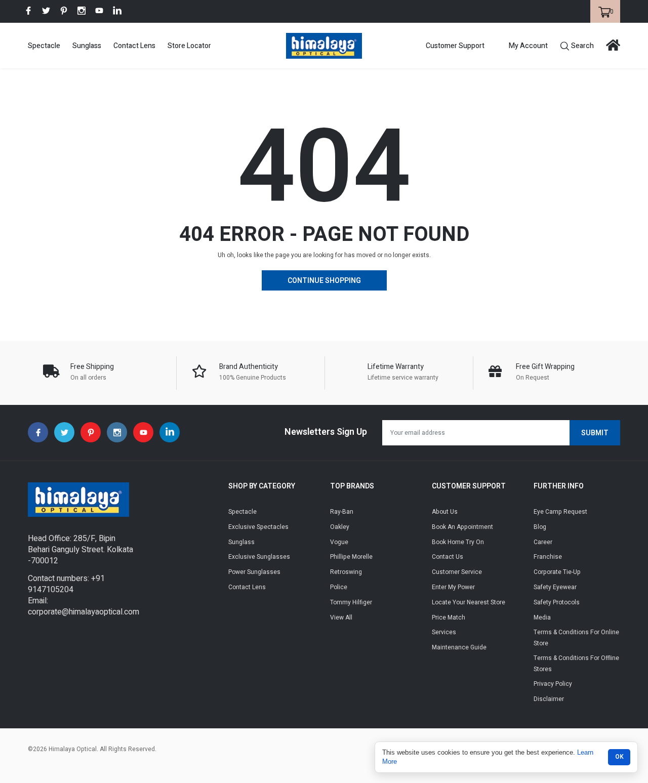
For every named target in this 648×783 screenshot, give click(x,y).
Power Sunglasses (254, 571)
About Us (445, 511)
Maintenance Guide (459, 647)
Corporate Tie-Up (557, 571)
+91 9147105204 (66, 584)
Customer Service (457, 571)
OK (619, 756)
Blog (540, 526)
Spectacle (44, 45)
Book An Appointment (462, 526)
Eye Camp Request (560, 511)
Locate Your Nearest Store (468, 602)
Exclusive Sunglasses (259, 556)
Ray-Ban (341, 511)
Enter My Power (453, 587)
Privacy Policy (553, 683)
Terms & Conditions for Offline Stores (576, 663)
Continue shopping (324, 280)
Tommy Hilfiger (351, 602)
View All (341, 617)
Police (338, 587)
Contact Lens (134, 45)
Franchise (548, 556)
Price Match (448, 617)
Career (543, 542)
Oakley (339, 526)
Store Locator (189, 45)
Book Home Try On (458, 542)
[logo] (324, 46)
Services (444, 632)
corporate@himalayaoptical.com (83, 612)
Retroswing (346, 571)
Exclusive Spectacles (258, 526)
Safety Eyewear (555, 587)
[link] (28, 10)
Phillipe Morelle (351, 556)
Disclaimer (549, 699)
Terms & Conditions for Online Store (576, 638)
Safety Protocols (557, 602)
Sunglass (86, 45)
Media (542, 617)
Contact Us (447, 556)
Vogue (339, 542)
